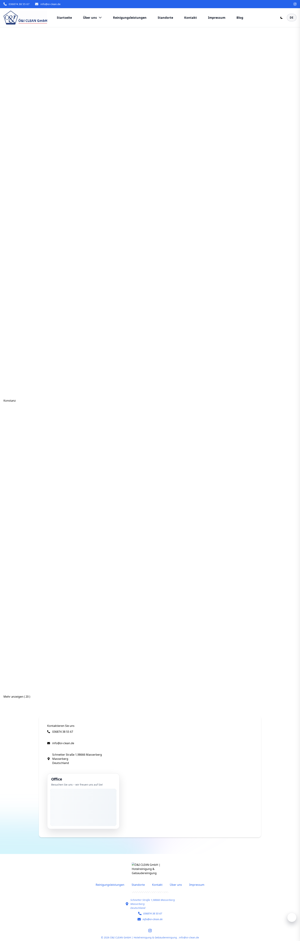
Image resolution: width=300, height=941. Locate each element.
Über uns (176, 885)
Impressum (196, 885)
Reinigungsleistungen (110, 885)
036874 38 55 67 (19, 4)
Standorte (138, 885)
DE (292, 17)
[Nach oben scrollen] (291, 917)
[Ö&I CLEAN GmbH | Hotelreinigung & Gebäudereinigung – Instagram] (295, 4)
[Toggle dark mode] (282, 17)
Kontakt (157, 885)
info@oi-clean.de (50, 4)
